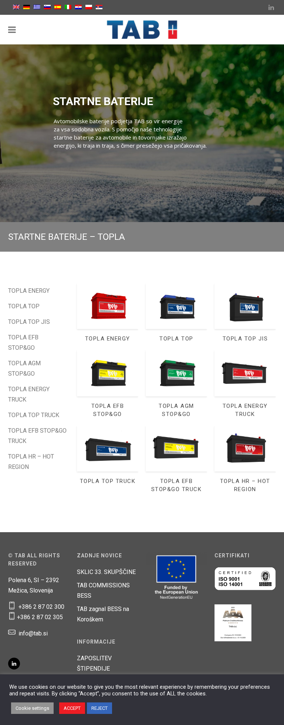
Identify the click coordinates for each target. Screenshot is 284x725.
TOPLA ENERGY (29, 290)
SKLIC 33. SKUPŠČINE (106, 571)
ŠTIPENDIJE (93, 668)
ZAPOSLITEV (94, 658)
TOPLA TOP (24, 306)
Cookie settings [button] (32, 708)
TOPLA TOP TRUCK (33, 415)
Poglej (107, 310)
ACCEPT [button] (72, 708)
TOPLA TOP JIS (29, 321)
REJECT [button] (99, 708)
